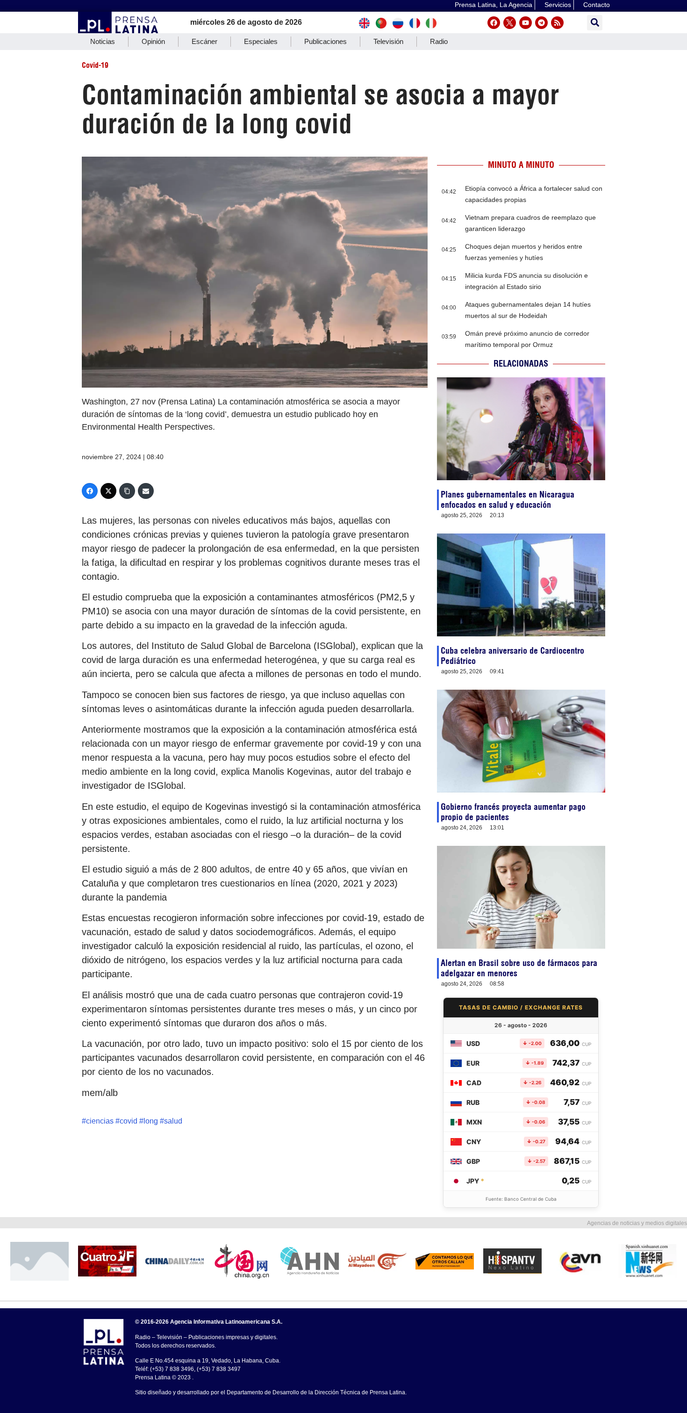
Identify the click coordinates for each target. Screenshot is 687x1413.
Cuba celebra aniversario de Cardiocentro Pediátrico (512, 655)
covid (128, 1121)
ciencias (100, 1121)
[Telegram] (541, 22)
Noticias (102, 41)
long (150, 1121)
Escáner (204, 41)
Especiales (261, 41)
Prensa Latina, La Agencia (493, 4)
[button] (594, 22)
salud (173, 1121)
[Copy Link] (127, 491)
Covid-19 (95, 65)
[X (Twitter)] (108, 491)
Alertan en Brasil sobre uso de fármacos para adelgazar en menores (519, 968)
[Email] (146, 491)
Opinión (153, 41)
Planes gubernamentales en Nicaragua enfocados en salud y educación (507, 499)
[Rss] (557, 22)
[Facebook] (493, 22)
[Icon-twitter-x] (509, 22)
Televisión (388, 41)
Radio (439, 41)
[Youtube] (525, 22)
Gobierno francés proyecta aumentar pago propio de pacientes (513, 811)
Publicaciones (325, 41)
